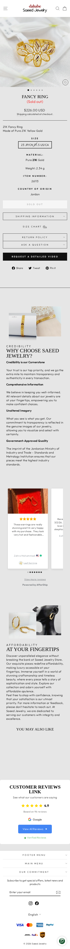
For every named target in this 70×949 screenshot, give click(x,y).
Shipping (22, 114)
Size (35, 138)
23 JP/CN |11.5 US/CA (35, 145)
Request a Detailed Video (35, 256)
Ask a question (35, 244)
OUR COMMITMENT (34, 872)
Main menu (34, 863)
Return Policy (35, 237)
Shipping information (35, 216)
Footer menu (34, 855)
